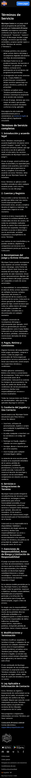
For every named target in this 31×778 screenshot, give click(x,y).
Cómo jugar (5, 756)
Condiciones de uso (8, 766)
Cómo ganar (5, 759)
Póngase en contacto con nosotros (14, 763)
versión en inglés (20, 116)
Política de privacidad (9, 769)
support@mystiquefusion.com (12, 727)
